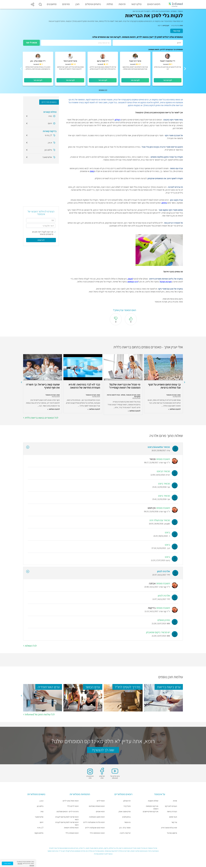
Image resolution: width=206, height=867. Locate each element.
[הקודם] (185, 68)
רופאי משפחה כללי (72, 833)
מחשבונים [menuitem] (52, 4)
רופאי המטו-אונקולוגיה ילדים (95, 827)
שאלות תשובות (153, 801)
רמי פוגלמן (127, 801)
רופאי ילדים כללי (73, 806)
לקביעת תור (167, 80)
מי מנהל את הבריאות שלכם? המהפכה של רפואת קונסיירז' (124, 386)
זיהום (41, 822)
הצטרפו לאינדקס (171, 806)
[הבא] (21, 68)
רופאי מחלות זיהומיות (71, 827)
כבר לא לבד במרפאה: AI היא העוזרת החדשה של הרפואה (84, 386)
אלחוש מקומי (38, 833)
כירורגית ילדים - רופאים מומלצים (68, 811)
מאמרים (173, 11)
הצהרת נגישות (172, 811)
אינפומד (180, 11)
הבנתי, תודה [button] (7, 863)
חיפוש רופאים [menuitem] (153, 4)
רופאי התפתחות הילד (97, 833)
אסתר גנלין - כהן (125, 827)
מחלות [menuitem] (110, 4)
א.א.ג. (41, 801)
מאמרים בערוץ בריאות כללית (160, 11)
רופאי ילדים (101, 801)
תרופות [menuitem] (122, 4)
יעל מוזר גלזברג (125, 833)
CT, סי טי (40, 827)
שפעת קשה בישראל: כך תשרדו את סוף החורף (43, 386)
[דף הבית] (174, 4)
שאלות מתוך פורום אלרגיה (166, 435)
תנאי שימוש (173, 817)
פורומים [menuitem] (66, 4)
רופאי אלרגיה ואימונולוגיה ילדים (94, 822)
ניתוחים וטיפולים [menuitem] (93, 4)
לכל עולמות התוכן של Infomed (40, 714)
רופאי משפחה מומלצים (97, 806)
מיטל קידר (127, 806)
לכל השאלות (31, 645)
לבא (21, 382)
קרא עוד (176, 30)
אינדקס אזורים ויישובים (150, 811)
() (166, 64)
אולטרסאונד (39, 817)
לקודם (184, 382)
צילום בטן (40, 806)
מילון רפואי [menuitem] (136, 4)
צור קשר (174, 822)
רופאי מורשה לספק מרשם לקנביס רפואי (67, 818)
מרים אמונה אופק (125, 811)
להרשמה (41, 240)
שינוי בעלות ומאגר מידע (169, 827)
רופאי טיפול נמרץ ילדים (71, 801)
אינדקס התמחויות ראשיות (152, 807)
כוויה (41, 811)
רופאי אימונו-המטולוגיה (97, 817)
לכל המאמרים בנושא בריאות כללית (41, 417)
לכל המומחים (103, 90)
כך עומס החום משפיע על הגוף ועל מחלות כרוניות (164, 386)
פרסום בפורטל (172, 833)
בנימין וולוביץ (126, 817)
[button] (40, 4)
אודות (175, 801)
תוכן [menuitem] (77, 4)
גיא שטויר (127, 822)
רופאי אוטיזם (100, 811)
